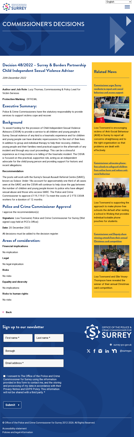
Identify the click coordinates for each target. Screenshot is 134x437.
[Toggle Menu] (127, 6)
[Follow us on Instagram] (100, 351)
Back (9, 312)
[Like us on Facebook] (94, 351)
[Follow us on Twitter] (89, 351)
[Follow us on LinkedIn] (107, 351)
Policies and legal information (17, 432)
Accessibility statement (14, 428)
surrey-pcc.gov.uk (123, 344)
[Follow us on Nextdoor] (114, 351)
